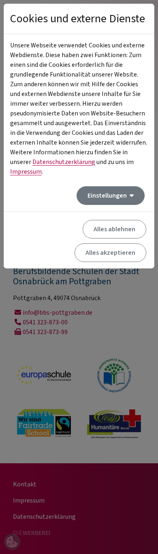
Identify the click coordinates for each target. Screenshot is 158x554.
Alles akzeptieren (110, 252)
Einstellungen (108, 195)
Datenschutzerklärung (63, 162)
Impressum (26, 171)
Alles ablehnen (114, 229)
